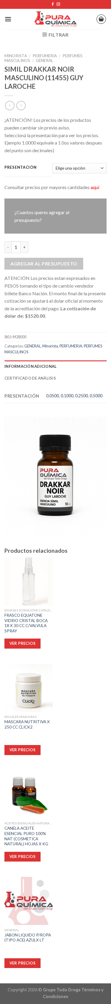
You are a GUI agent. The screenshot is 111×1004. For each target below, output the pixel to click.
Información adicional (30, 366)
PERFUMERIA (45, 55)
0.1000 (67, 395)
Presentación (20, 167)
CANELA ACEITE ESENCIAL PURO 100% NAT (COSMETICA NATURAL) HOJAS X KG (26, 836)
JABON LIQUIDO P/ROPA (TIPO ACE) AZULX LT (27, 938)
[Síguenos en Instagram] (58, 4)
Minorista (15, 55)
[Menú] (8, 19)
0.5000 (96, 395)
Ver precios (22, 963)
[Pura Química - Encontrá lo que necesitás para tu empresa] (55, 19)
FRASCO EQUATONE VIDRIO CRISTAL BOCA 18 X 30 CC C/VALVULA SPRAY (26, 623)
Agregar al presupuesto (43, 263)
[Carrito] (101, 19)
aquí (95, 187)
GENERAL (44, 60)
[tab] (55, 366)
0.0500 (52, 395)
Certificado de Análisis (30, 378)
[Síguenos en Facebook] (52, 4)
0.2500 (81, 395)
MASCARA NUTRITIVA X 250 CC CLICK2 (27, 724)
